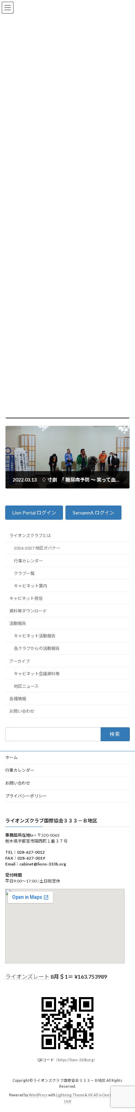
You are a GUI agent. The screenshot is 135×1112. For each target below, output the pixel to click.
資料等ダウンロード (28, 610)
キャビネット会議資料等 (37, 673)
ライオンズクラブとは (30, 535)
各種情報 (17, 698)
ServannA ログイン (93, 513)
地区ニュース (26, 686)
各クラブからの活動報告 (37, 648)
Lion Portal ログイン (34, 513)
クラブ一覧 (24, 573)
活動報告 (17, 623)
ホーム (11, 757)
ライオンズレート (27, 976)
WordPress (38, 1095)
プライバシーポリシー (26, 796)
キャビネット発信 (26, 598)
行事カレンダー (28, 560)
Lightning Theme (70, 1095)
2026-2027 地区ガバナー (37, 548)
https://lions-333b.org (75, 1060)
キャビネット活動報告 (34, 636)
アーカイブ (19, 661)
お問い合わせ (21, 711)
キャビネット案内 (30, 585)
